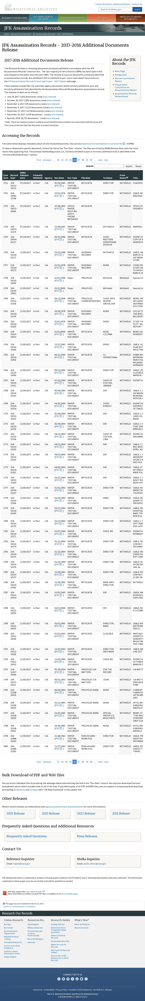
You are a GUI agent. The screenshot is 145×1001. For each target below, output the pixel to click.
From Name (123, 176)
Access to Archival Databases (12, 946)
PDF (57, 185)
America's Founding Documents (130, 18)
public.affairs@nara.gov (94, 863)
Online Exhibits (10, 957)
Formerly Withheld (37, 176)
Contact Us (136, 4)
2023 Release (51, 813)
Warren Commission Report (125, 79)
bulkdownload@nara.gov (26, 789)
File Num (85, 177)
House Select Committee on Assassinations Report (126, 87)
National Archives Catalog (11, 937)
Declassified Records (60, 941)
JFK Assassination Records (43, 34)
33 (62, 159)
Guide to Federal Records (58, 936)
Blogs (81, 979)
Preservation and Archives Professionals (35, 933)
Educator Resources (72, 18)
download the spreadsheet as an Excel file (102, 143)
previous (47, 159)
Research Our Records (14, 18)
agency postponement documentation (64, 806)
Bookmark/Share (122, 4)
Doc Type (72, 177)
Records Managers (36, 939)
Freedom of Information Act (80, 989)
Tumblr (72, 979)
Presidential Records (13, 942)
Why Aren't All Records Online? (60, 951)
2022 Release (86, 813)
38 (83, 159)
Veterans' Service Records (43, 18)
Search (137, 9)
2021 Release (121, 813)
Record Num (14, 176)
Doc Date (59, 177)
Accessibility (49, 989)
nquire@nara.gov (22, 863)
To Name (107, 177)
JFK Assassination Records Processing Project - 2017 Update (37, 81)
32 (58, 159)
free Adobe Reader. (34, 891)
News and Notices (82, 924)
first (39, 159)
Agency (48, 177)
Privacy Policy (61, 989)
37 (79, 159)
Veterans (31, 942)
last (106, 159)
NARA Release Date (24, 175)
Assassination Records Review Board (126, 95)
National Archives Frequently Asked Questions (58, 930)
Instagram (68, 979)
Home (6, 34)
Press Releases (87, 836)
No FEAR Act (98, 989)
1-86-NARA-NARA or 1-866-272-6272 (72, 996)
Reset (138, 166)
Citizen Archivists (103, 4)
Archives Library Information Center (12, 952)
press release (48, 96)
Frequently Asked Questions (27, 836)
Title (135, 177)
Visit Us (101, 18)
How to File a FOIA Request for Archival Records (59, 958)
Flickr (86, 979)
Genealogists (33, 924)
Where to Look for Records (58, 945)
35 (70, 159)
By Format (8, 927)
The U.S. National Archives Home (30, 7)
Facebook (59, 979)
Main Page (120, 71)
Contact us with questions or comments (19, 906)
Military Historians (35, 927)
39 (87, 159)
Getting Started (57, 924)
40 (91, 159)
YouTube (77, 979)
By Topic (7, 924)
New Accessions (81, 927)
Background (121, 74)
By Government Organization (10, 932)
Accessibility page (70, 893)
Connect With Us (72, 974)
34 (66, 159)
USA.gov (108, 989)
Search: (90, 166)
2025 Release (16, 813)
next (100, 159)
